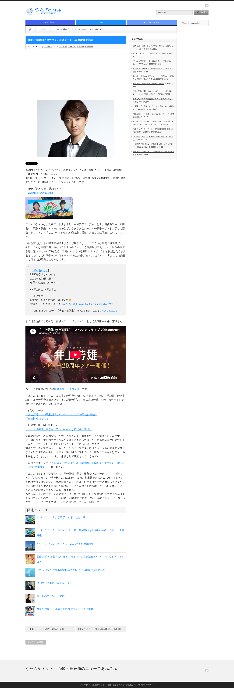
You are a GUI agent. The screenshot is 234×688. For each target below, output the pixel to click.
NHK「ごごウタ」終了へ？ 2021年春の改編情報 (65, 543)
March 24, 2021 (108, 310)
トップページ (50, 22)
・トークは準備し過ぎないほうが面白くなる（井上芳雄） (58, 429)
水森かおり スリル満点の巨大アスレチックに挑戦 (65, 609)
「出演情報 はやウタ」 (38, 418)
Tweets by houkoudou (190, 23)
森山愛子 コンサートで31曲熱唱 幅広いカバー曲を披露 (99, 629)
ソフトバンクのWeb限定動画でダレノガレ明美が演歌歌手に (71, 570)
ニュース (101, 22)
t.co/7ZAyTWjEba (71, 304)
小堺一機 (89, 46)
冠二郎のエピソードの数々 (52, 596)
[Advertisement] (114, 10)
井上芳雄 (80, 46)
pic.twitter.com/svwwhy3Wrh (97, 304)
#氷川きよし (40, 270)
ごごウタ (63, 46)
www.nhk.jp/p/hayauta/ (40, 192)
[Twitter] (207, 670)
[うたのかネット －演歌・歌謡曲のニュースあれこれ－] (44, 15)
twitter (207, 5)
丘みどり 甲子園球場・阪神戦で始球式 (148, 84)
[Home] (30, 29)
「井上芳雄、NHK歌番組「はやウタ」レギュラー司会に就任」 (61, 414)
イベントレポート (151, 22)
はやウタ (72, 46)
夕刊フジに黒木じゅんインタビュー (57, 583)
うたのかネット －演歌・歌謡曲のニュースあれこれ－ (73, 668)
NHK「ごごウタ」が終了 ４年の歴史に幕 (61, 517)
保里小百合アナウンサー (68, 389)
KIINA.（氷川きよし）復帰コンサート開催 (149, 53)
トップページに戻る (36, 642)
